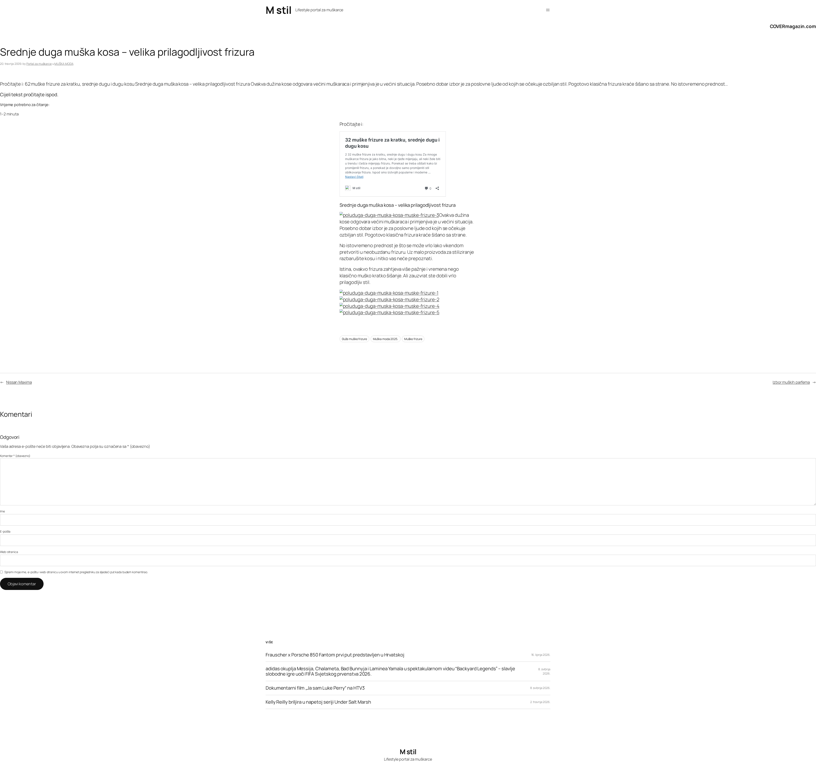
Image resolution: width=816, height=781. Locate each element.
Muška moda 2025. (385, 339)
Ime (2, 511)
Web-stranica (9, 552)
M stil (278, 10)
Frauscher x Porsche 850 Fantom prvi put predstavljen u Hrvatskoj (335, 655)
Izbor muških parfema (791, 382)
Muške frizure (413, 339)
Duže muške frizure (354, 339)
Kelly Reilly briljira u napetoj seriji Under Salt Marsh (318, 702)
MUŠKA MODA (63, 64)
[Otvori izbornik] (547, 10)
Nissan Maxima (19, 382)
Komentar (15, 456)
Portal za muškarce (39, 64)
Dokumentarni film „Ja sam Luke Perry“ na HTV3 (315, 688)
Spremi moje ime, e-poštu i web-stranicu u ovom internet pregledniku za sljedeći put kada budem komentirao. (76, 572)
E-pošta (5, 531)
